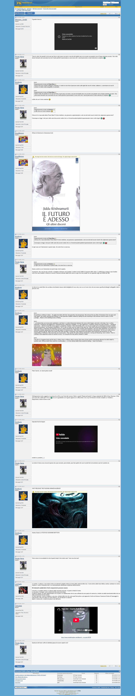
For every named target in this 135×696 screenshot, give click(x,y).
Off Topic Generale (37, 8)
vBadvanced (67, 694)
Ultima (116, 13)
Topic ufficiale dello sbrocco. (21, 677)
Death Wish (17, 682)
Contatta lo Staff (96, 687)
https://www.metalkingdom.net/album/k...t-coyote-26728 (76, 637)
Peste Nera (19, 57)
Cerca (102, 7)
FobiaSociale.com (21, 8)
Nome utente (105, 1)
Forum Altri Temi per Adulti (49, 8)
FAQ (116, 7)
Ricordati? (111, 4)
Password (112, 1)
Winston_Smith (21, 20)
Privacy (112, 687)
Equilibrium (19, 133)
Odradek (18, 606)
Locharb (18, 584)
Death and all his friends (20, 678)
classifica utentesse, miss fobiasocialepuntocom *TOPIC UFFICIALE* (30, 675)
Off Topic (29, 8)
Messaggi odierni (45, 7)
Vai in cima (117, 687)
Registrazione (78, 7)
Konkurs (18, 82)
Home (20, 7)
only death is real (19, 680)
